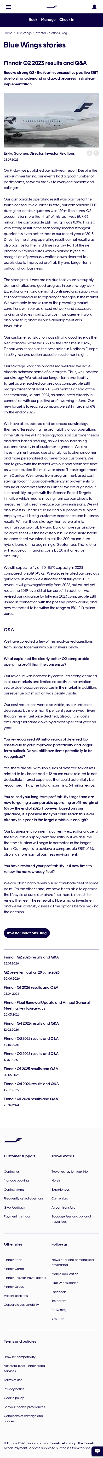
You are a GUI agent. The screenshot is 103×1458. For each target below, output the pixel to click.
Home (8, 33)
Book (33, 20)
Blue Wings (24, 33)
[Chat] (97, 1451)
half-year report (64, 170)
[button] (8, 7)
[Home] (51, 7)
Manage (48, 20)
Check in (66, 20)
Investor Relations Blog (51, 33)
